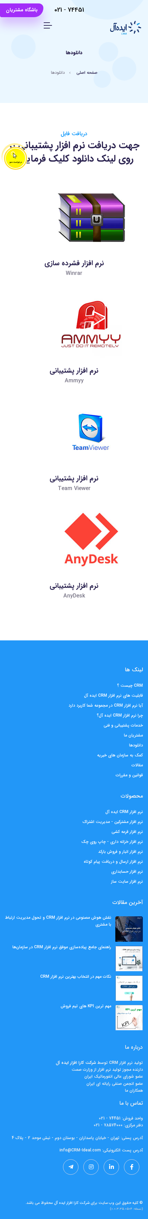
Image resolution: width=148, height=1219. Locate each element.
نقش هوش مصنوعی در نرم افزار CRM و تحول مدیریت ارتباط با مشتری (58, 921)
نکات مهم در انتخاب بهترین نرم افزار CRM (75, 976)
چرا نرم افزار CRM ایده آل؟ (120, 715)
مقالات (137, 765)
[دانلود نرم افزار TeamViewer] (73, 451)
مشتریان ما (133, 735)
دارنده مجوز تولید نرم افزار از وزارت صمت (107, 1069)
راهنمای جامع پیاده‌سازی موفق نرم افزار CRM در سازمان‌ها (61, 947)
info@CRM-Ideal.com (80, 1150)
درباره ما (134, 1047)
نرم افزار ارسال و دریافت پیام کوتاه (113, 861)
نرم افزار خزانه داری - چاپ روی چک (112, 841)
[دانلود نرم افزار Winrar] (73, 236)
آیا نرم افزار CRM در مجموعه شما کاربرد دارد (105, 705)
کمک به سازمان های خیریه (120, 755)
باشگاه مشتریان (22, 10)
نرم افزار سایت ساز (127, 881)
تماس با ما (131, 1103)
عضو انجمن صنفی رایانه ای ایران (114, 1083)
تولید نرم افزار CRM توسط (119, 1062)
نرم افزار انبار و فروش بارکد (120, 851)
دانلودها (136, 745)
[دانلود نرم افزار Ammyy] (73, 343)
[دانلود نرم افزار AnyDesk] (73, 558)
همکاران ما (134, 1090)
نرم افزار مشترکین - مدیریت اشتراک (113, 822)
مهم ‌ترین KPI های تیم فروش (86, 1006)
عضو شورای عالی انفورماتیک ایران (113, 1076)
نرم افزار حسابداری (127, 871)
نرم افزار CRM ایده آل (124, 812)
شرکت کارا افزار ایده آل (71, 1203)
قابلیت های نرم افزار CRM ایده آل (113, 695)
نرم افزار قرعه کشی (127, 831)
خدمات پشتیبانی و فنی (123, 725)
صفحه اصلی (86, 72)
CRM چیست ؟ (130, 685)
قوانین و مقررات (129, 775)
